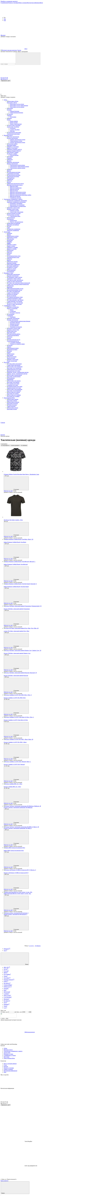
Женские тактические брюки (18, 193)
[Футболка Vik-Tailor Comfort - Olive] (52, 505)
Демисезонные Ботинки (16, 112)
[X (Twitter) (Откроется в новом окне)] (60, 15)
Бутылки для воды (15, 312)
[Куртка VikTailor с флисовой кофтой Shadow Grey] (52, 650)
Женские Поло (14, 190)
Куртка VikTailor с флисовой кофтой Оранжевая (17, 609)
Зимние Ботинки (14, 111)
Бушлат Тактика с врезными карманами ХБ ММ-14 (17, 828)
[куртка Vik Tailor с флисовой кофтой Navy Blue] (52, 628)
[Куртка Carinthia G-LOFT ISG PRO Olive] (52, 695)
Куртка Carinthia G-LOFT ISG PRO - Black (15, 742)
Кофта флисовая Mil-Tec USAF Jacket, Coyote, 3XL (17, 893)
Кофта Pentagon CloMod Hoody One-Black (15, 542)
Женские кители (14, 189)
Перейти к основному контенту (9, 1)
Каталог (6, 2)
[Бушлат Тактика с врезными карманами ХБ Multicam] (52, 806)
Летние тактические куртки (17, 142)
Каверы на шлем (14, 210)
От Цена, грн (4, 1012)
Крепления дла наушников (17, 205)
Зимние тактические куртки (17, 139)
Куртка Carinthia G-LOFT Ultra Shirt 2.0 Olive (16, 720)
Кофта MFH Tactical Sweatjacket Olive (14, 850)
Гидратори (13, 311)
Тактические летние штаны (17, 165)
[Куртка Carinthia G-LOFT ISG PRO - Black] (52, 739)
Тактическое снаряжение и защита (13, 199)
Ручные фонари (14, 325)
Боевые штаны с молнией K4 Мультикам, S (15, 914)
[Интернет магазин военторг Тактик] (8, 1017)
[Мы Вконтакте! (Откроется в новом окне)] (12, 15)
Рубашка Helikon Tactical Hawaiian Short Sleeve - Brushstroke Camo (21, 474)
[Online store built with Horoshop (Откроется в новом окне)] (29, 1044)
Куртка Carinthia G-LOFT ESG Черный (14, 764)
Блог (41, 2)
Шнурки (12, 131)
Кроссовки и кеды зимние (17, 107)
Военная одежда (8, 135)
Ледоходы (12, 128)
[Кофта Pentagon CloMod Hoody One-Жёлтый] (52, 561)
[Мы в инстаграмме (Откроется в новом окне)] (83, 15)
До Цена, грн (18, 1012)
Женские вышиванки (16, 187)
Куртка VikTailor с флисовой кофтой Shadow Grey (17, 653)
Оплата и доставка (13, 2)
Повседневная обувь (9, 397)
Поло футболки (14, 155)
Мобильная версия (29, 1032)
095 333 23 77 (4, 79)
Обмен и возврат (22, 2)
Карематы (12, 317)
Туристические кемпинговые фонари (20, 321)
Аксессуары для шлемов (16, 212)
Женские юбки (14, 186)
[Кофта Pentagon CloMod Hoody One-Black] (52, 539)
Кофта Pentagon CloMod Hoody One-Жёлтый (16, 564)
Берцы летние (14, 122)
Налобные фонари (15, 322)
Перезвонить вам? (5, 80)
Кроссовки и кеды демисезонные (19, 105)
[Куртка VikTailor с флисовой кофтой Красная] (52, 672)
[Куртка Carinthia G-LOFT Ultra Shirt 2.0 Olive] (52, 717)
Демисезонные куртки (16, 141)
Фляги (11, 310)
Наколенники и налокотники (18, 206)
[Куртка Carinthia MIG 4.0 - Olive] (52, 784)
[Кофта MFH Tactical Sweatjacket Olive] (52, 847)
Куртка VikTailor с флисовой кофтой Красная (16, 675)
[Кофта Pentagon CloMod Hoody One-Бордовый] (52, 584)
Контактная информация (33, 2)
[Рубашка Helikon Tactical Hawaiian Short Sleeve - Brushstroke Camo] (52, 460)
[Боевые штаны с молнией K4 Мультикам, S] (52, 913)
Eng (5, 20)
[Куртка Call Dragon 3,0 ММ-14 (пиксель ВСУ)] (52, 870)
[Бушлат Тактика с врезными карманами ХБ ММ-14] (52, 827)
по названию (24, 445)
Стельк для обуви (14, 129)
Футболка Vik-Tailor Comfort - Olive (13, 520)
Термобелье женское (15, 197)
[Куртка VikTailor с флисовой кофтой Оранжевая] (52, 606)
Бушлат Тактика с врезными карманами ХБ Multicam (18, 807)
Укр (5, 19)
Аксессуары (7, 231)
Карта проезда (4, 1180)
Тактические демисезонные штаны (19, 166)
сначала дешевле (15, 445)
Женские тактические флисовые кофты (20, 195)
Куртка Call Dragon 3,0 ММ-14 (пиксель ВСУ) (16, 872)
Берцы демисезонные (16, 124)
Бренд (26, 964)
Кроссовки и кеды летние (17, 104)
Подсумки (6, 362)
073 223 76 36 (4, 77)
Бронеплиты (13, 220)
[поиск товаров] (28, 58)
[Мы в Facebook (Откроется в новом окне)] (36, 15)
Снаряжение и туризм (10, 305)
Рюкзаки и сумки (8, 273)
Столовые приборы (15, 342)
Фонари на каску (14, 324)
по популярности (5, 445)
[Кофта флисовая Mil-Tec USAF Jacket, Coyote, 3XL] (52, 892)
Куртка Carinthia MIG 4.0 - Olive (12, 786)
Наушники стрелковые (16, 203)
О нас (2, 2)
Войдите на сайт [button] (8, 491)
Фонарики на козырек (16, 327)
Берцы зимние (14, 121)
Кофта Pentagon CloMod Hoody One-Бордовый (16, 586)
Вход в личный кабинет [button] (10, 1063)
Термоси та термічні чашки (17, 344)
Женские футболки (15, 196)
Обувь (5, 100)
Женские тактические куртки (18, 192)
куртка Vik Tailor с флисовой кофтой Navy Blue (16, 631)
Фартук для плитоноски (16, 222)
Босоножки (13, 117)
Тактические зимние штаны (17, 168)
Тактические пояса (15, 216)
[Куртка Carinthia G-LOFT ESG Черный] (52, 761)
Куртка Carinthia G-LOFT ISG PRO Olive (15, 697)
